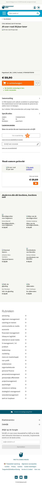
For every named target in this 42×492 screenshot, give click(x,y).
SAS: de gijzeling (7, 291)
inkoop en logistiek (8, 336)
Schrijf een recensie (11, 144)
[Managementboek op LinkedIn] (16, 477)
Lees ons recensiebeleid (9, 148)
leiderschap (6, 350)
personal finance (8, 371)
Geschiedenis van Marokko (32, 258)
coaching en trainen (9, 323)
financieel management (10, 333)
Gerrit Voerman (16, 23)
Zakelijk (5, 424)
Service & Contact (27, 469)
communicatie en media (10, 326)
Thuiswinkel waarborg (13, 464)
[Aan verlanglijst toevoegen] (37, 83)
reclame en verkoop (9, 388)
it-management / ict (9, 343)
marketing (5, 354)
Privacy (13, 467)
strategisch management (11, 391)
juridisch (5, 347)
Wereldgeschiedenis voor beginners (9, 224)
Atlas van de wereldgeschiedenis (33, 224)
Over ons (37, 469)
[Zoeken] (37, 13)
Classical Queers (7, 259)
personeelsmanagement (11, 374)
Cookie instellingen (30, 467)
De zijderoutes (31, 291)
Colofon (7, 467)
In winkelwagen (14, 83)
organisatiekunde (8, 367)
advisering (5, 316)
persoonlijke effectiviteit (10, 378)
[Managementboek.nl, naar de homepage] (8, 8)
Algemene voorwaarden (29, 464)
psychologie (6, 385)
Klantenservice (8, 420)
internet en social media (11, 340)
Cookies (19, 467)
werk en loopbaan (8, 398)
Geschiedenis (7, 19)
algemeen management (11, 319)
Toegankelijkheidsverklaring (11, 469)
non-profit (5, 360)
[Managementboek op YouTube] (21, 477)
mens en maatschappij (10, 357)
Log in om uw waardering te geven (12, 140)
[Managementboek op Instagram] (25, 477)
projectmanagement (9, 381)
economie (5, 329)
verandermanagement (10, 395)
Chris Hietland (6, 23)
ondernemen (6, 364)
